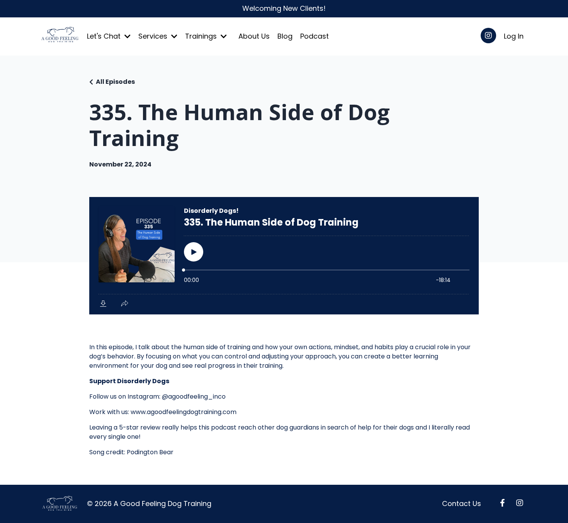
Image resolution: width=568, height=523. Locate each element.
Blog (285, 36)
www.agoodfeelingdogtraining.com (183, 412)
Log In (514, 36)
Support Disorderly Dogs (129, 381)
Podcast (314, 36)
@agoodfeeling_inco (194, 396)
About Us (254, 36)
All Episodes (115, 81)
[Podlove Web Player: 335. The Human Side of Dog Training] (284, 255)
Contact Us (461, 503)
